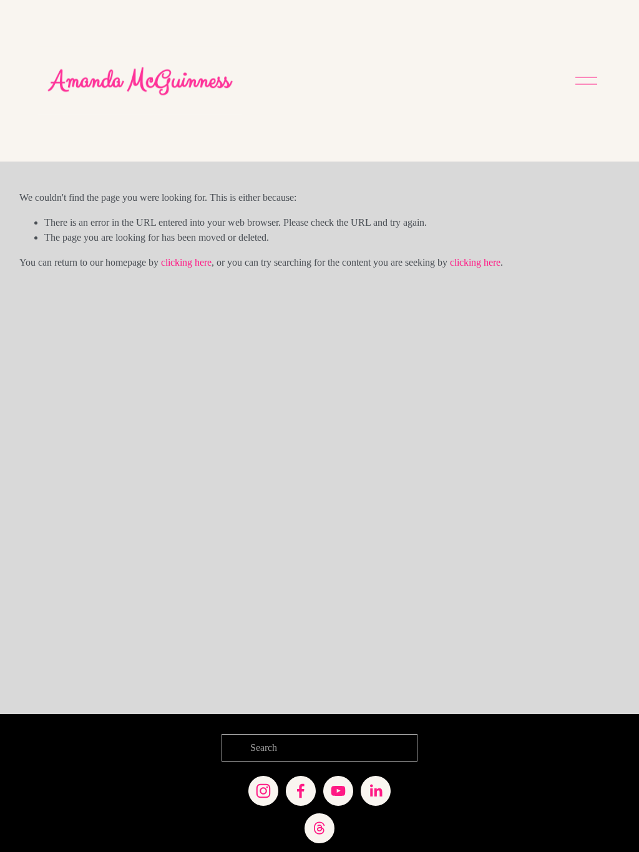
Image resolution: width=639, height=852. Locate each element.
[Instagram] (263, 791)
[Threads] (319, 828)
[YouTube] (338, 791)
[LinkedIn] (376, 791)
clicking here (186, 262)
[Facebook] (301, 791)
